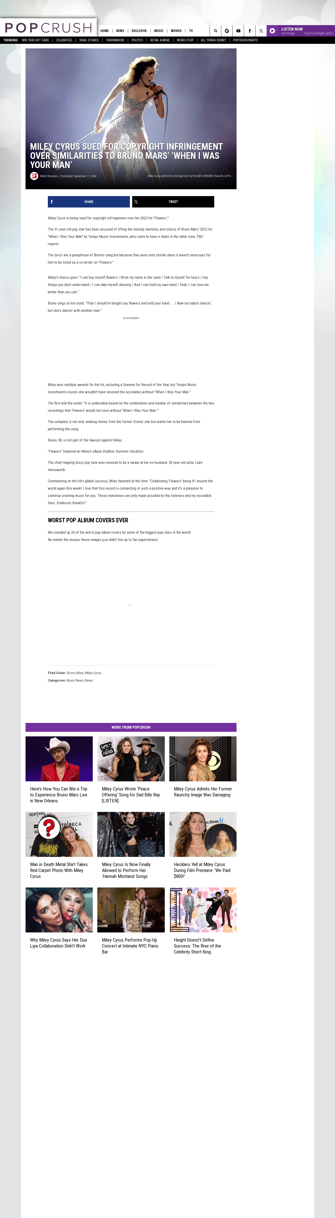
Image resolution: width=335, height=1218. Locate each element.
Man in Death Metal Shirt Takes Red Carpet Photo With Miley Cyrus (59, 870)
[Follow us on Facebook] (249, 31)
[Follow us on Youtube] (238, 31)
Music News (75, 680)
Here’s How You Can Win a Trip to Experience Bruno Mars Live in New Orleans (58, 794)
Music (158, 31)
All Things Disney (213, 40)
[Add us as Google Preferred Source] (226, 31)
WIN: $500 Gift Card (35, 40)
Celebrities (64, 40)
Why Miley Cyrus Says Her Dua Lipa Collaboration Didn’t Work (58, 942)
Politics (137, 40)
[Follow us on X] (261, 31)
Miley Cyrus (93, 673)
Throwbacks (115, 40)
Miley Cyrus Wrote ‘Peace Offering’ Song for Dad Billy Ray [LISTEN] (131, 794)
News (120, 31)
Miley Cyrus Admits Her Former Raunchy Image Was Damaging (203, 792)
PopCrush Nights (245, 40)
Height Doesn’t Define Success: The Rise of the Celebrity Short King (197, 945)
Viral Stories (89, 40)
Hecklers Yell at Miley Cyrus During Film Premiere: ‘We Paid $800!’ (202, 870)
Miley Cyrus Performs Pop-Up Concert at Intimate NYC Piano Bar (130, 945)
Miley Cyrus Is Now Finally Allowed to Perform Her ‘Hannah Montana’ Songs (126, 870)
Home (104, 31)
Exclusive (139, 31)
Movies (176, 31)
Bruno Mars (75, 673)
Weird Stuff (185, 40)
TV (191, 31)
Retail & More (160, 40)
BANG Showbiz (49, 176)
